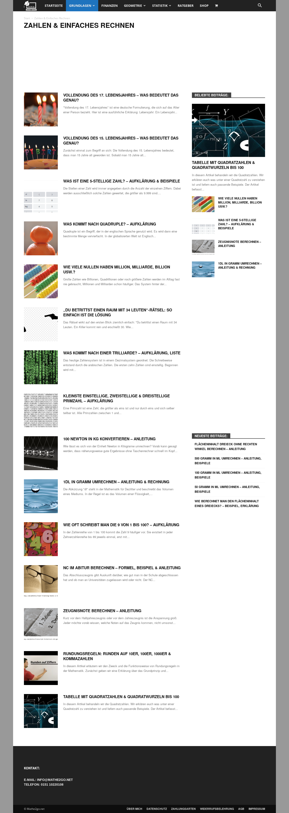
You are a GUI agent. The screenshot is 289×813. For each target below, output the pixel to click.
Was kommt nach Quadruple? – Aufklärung (109, 224)
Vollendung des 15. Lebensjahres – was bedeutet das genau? (120, 140)
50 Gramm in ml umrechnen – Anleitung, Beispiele (227, 489)
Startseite (54, 5)
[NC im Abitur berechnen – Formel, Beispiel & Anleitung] (41, 582)
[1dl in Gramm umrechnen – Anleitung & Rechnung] (41, 496)
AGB (241, 809)
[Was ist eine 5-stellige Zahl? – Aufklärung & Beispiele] (41, 195)
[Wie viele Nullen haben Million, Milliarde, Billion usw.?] (41, 281)
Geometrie (133, 5)
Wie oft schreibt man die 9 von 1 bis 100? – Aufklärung (121, 524)
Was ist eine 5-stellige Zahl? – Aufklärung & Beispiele (121, 181)
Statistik (160, 5)
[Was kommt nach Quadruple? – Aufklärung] (41, 238)
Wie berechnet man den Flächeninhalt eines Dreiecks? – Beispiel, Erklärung (227, 503)
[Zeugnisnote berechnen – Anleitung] (41, 625)
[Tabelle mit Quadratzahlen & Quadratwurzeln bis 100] (41, 711)
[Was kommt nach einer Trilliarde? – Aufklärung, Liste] (41, 367)
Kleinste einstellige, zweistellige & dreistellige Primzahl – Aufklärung (116, 398)
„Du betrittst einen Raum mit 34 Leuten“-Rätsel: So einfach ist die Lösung (117, 312)
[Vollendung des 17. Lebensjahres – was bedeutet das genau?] (41, 109)
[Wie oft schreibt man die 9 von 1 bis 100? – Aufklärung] (41, 539)
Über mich (134, 809)
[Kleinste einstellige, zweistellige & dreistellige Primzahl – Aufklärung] (41, 410)
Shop (204, 5)
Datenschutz (157, 809)
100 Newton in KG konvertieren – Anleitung (109, 438)
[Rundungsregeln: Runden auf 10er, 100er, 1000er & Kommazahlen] (41, 668)
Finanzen (109, 5)
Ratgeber (185, 5)
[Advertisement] (144, 63)
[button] (259, 6)
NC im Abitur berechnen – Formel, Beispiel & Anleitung (122, 567)
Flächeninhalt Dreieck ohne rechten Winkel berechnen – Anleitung (226, 446)
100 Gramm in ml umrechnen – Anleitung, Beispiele (228, 474)
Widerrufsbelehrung (217, 809)
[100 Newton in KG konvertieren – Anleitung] (41, 453)
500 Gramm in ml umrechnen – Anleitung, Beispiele (228, 460)
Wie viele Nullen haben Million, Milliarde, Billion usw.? (116, 269)
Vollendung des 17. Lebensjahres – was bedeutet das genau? (120, 97)
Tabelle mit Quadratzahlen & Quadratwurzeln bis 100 (121, 696)
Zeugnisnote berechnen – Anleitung (102, 610)
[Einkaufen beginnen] (217, 5)
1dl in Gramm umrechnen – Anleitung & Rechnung (116, 481)
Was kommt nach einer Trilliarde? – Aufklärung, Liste (121, 353)
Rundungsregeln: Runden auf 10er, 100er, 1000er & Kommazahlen (117, 656)
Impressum (257, 809)
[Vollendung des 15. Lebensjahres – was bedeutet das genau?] (41, 152)
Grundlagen (80, 5)
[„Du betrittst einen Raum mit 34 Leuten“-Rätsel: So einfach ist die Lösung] (41, 324)
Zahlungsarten (183, 809)
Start (27, 18)
